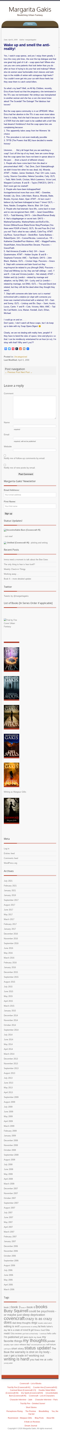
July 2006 (8, 1270)
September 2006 (11, 1260)
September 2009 (11, 1097)
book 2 (7, 1307)
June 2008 (8, 1169)
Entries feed (9, 853)
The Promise (30, 1411)
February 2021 (10, 886)
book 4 (23, 1307)
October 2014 (10, 1025)
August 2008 (9, 1160)
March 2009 (9, 1126)
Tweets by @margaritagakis (16, 596)
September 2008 (11, 1155)
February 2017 (10, 924)
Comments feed (11, 858)
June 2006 (8, 1275)
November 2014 (11, 1020)
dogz (34, 1322)
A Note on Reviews (32, 1422)
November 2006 (11, 1251)
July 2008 (8, 1164)
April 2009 (8, 1121)
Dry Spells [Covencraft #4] (32, 1393)
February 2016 (10, 962)
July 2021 (8, 881)
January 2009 (10, 1135)
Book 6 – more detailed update (17, 579)
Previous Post (12, 372)
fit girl (31, 1330)
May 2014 (8, 1044)
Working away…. (11, 574)
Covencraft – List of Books (30, 1383)
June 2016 (8, 948)
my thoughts (35, 1340)
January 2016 (10, 967)
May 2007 (8, 1222)
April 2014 (8, 1049)
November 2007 (11, 1193)
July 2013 (8, 1078)
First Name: (10, 501)
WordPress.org (10, 863)
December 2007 (11, 1188)
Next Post (26, 372)
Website (8, 446)
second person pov (38, 1345)
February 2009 (10, 1131)
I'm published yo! (13, 1337)
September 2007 (11, 1203)
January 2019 (10, 895)
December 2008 (11, 1140)
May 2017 (8, 914)
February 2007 (10, 1236)
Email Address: (12, 490)
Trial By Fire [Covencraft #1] (18, 1387)
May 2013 (8, 1087)
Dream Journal (31, 1426)
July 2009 (8, 1107)
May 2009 (8, 1116)
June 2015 (8, 991)
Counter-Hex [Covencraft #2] (45, 1387)
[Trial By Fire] (11, 631)
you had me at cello (41, 1359)
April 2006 (8, 1285)
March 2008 (9, 1184)
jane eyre (28, 1337)
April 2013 (8, 1092)
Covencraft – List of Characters (42, 1396)
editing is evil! (12, 1326)
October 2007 (10, 1198)
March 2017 (9, 919)
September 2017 (11, 900)
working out (36, 1355)
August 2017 (9, 905)
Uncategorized (20, 357)
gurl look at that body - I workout (34, 1334)
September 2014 (11, 1030)
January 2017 (10, 929)
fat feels (42, 1326)
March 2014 (9, 1054)
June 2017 (8, 910)
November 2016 (11, 938)
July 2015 (8, 986)
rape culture (14, 1345)
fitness (37, 1330)
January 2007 (10, 1241)
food (43, 1330)
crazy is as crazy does (28, 1320)
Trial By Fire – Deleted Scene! (32, 1403)
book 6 (31, 1307)
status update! (37, 1348)
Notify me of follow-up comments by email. (24, 458)
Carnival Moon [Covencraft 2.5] (23, 1390)
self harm (7, 1349)
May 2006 (8, 1280)
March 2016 (9, 958)
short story (17, 1348)
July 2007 (8, 1212)
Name (7, 422)
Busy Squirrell (16, 1311)
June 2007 (8, 1217)
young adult (8, 1363)
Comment (8, 393)
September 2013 (11, 1068)
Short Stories (31, 1407)
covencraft (14, 1318)
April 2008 (8, 1179)
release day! (25, 1344)
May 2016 (8, 953)
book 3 (15, 1307)
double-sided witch (45, 1323)
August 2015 (9, 982)
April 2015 (8, 1001)
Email (6, 434)
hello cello (51, 1333)
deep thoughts (24, 1323)
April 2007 (8, 1227)
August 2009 (9, 1102)
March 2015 (9, 1006)
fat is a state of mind (18, 1330)
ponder (51, 1341)
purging (6, 1345)
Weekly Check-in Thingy (15, 569)
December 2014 (11, 1015)
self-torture (51, 1344)
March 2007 (9, 1232)
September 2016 (11, 943)
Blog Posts (39, 1418)
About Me (50, 1418)
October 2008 (10, 1150)
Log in (6, 848)
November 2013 (11, 1063)
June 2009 (8, 1111)
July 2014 (8, 1035)
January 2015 (10, 1011)
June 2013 (8, 1083)
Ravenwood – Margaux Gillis (20, 1418)
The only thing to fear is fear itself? (19, 564)
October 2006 (10, 1256)
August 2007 (9, 1208)
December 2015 (11, 972)
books (41, 1306)
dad (14, 1323)
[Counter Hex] (11, 660)
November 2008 (11, 1145)
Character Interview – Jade (21, 1400)
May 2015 (8, 996)
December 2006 (11, 1246)
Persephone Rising (14, 1411)
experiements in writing (28, 1327)
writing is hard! (16, 1359)
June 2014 (8, 1039)
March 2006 (9, 1289)
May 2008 (8, 1174)
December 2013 (11, 1059)
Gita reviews (16, 1333)
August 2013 (9, 1073)
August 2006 (9, 1265)
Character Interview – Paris (46, 1400)
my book (37, 1337)
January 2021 (10, 890)
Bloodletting (44, 1411)
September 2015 (11, 977)
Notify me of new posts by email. (19, 467)
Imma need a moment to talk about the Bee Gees (26, 559)
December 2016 (11, 934)
